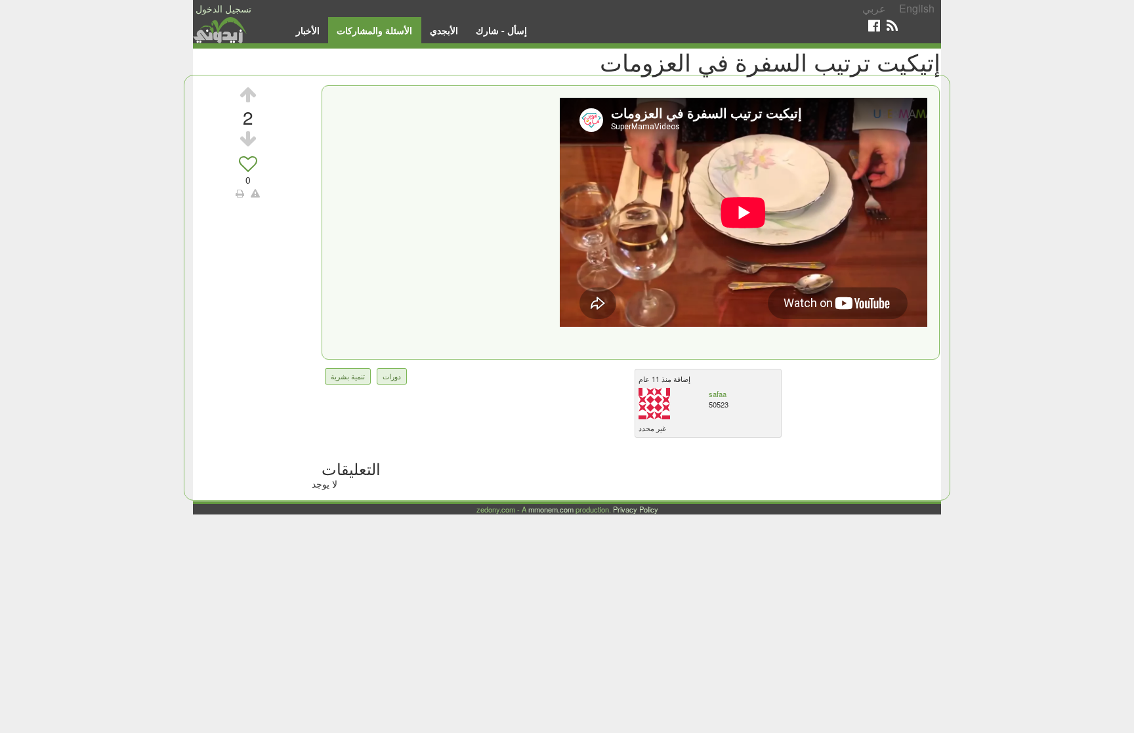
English (916, 8)
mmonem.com (551, 509)
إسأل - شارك (501, 30)
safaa (717, 393)
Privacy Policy (635, 509)
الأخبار (308, 30)
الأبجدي (444, 30)
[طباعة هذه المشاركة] (240, 192)
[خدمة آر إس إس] (892, 25)
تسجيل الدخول (223, 8)
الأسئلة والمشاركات (374, 30)
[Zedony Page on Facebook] (874, 25)
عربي (874, 8)
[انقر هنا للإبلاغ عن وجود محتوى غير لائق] (255, 192)
